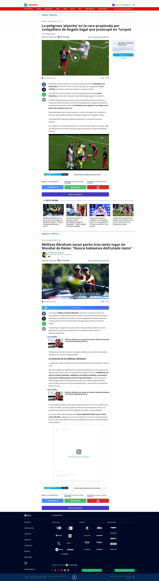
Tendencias (28, 545)
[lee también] (56, 343)
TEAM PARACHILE (90, 9)
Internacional (28, 528)
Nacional (27, 522)
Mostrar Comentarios (75, 194)
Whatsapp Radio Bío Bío (126, 570)
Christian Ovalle (49, 34)
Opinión (27, 551)
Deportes (27, 540)
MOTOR (72, 9)
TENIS (65, 9)
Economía (27, 534)
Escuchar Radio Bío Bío (125, 9)
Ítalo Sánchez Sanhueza (56, 253)
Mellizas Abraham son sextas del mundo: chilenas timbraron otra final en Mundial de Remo (87, 340)
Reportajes (28, 557)
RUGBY (58, 9)
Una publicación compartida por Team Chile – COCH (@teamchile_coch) (79, 481)
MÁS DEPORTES (102, 9)
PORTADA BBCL (28, 9)
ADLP (79, 9)
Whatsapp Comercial (93, 570)
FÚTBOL (39, 9)
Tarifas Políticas (29, 569)
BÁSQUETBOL (48, 9)
